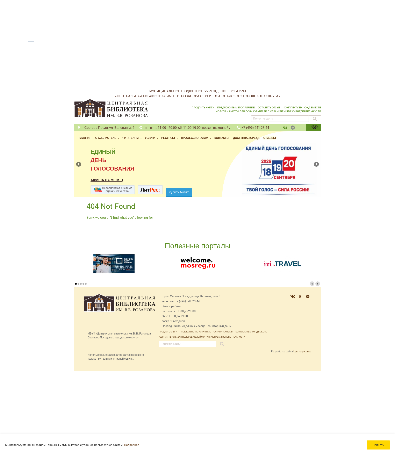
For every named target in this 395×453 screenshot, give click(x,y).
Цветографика (302, 351)
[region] (197, 443)
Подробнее (131, 445)
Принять (378, 445)
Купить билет (179, 192)
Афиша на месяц (107, 180)
